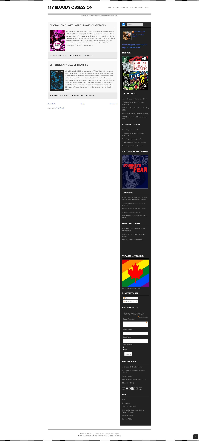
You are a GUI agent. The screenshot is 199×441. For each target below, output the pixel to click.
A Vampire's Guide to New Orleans (132, 367)
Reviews (115, 7)
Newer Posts (51, 104)
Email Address (135, 319)
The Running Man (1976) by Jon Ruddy (134, 142)
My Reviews (126, 403)
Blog (109, 7)
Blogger (116, 434)
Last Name (127, 337)
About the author (127, 415)
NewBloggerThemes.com (113, 436)
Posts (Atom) (60, 108)
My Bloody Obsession (70, 7)
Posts (127, 298)
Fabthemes (88, 436)
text (125, 350)
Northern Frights (127, 419)
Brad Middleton (139, 31)
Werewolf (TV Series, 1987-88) (131, 212)
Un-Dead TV (124, 7)
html (126, 347)
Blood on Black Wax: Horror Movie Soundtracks (78, 25)
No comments (76, 55)
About (147, 7)
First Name (127, 329)
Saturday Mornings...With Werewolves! (134, 209)
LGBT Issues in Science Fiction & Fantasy (134, 379)
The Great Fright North (129, 406)
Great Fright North (136, 7)
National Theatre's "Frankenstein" (132, 239)
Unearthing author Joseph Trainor (132, 139)
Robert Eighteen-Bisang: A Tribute (132, 146)
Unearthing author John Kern (131, 130)
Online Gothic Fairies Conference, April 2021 (135, 113)
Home (82, 104)
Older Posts (113, 104)
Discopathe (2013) (128, 383)
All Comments (129, 301)
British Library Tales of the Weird (69, 65)
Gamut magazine (127, 376)
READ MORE (88, 55)
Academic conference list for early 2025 (134, 99)
